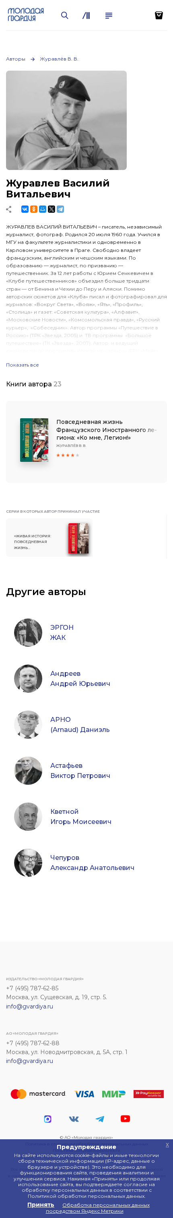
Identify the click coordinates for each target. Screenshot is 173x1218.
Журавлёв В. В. (59, 59)
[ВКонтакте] (25, 209)
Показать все (22, 365)
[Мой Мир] (42, 209)
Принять (40, 1204)
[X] (51, 209)
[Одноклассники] (33, 209)
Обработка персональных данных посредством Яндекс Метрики (98, 1208)
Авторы (15, 59)
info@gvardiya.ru (29, 1006)
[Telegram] (60, 209)
